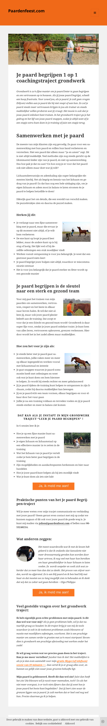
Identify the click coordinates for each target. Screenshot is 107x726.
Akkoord (70, 723)
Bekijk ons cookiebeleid (49, 723)
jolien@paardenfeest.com (54, 523)
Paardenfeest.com (26, 10)
